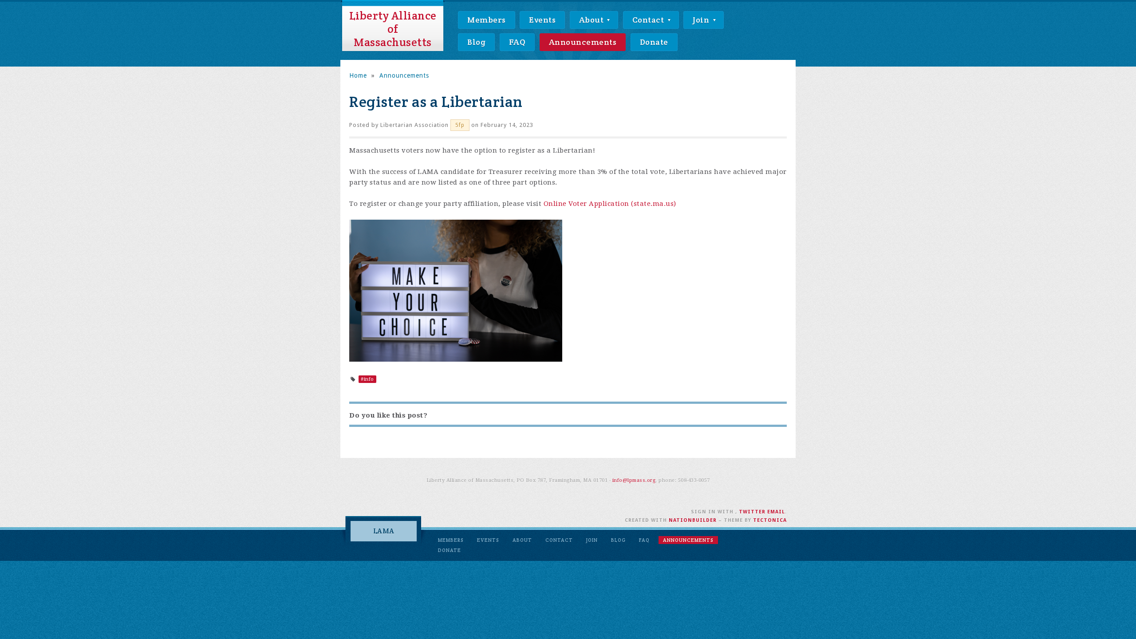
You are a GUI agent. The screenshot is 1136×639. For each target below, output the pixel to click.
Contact (649, 20)
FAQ (517, 42)
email (776, 512)
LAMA (383, 531)
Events (542, 20)
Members (486, 20)
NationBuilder (693, 520)
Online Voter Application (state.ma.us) (610, 204)
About (592, 20)
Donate (654, 42)
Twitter (752, 512)
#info (367, 379)
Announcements (583, 42)
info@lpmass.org (634, 480)
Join (702, 20)
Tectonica (770, 520)
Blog (476, 42)
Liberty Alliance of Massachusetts (393, 28)
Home (358, 75)
